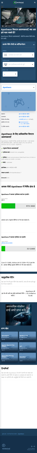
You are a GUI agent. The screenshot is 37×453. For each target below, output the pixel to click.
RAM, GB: (5, 70)
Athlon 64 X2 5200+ (7, 243)
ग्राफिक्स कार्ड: (6, 60)
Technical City (19, 2)
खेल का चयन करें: (18, 87)
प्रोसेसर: (5, 51)
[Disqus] (18, 404)
